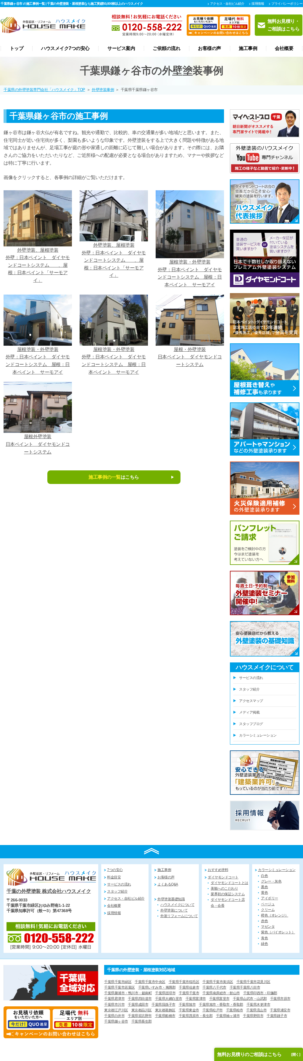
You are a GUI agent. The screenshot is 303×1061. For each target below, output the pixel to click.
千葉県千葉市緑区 (117, 982)
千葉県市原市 (280, 999)
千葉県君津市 (114, 999)
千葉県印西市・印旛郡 (260, 993)
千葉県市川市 (114, 1004)
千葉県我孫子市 (163, 1004)
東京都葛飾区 (165, 1010)
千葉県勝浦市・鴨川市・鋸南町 (128, 993)
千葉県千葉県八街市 (245, 987)
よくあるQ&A (167, 884)
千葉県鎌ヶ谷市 (116, 1021)
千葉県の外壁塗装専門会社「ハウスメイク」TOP (44, 89)
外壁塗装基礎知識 (171, 899)
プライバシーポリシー (286, 3)
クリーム (268, 910)
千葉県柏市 (234, 1010)
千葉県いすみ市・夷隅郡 (157, 987)
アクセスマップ (251, 701)
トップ (17, 48)
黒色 (264, 887)
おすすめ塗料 (218, 870)
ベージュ (268, 904)
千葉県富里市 (219, 999)
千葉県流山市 (256, 1010)
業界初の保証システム (228, 894)
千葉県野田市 (253, 1016)
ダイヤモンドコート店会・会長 (228, 902)
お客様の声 (209, 48)
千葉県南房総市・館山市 (221, 993)
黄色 (264, 893)
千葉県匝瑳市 (165, 993)
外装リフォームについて (179, 916)
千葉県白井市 (114, 1016)
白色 (264, 876)
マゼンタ (268, 926)
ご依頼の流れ (166, 48)
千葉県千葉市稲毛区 (184, 982)
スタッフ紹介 (249, 689)
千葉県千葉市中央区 (150, 982)
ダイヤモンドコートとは (229, 883)
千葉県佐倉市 (189, 987)
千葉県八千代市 (214, 987)
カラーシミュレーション (258, 735)
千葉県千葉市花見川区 (253, 982)
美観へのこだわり (224, 888)
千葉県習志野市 (140, 1016)
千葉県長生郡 (141, 1021)
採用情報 (258, 3)
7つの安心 (115, 870)
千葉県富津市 (196, 999)
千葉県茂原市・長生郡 (196, 1016)
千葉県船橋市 (165, 1016)
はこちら (113, 477)
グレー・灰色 (271, 881)
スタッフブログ (251, 724)
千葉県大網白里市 (168, 999)
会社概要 (284, 48)
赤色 (264, 921)
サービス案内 (121, 48)
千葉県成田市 (138, 1004)
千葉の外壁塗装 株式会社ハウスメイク (49, 891)
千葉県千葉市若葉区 (119, 987)
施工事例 (248, 48)
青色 (264, 938)
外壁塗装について (174, 910)
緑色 (264, 944)
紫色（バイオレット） (278, 932)
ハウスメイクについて (177, 905)
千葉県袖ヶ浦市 (228, 1016)
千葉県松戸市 (212, 1010)
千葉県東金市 (189, 1010)
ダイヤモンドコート (223, 877)
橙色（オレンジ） (274, 915)
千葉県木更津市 (258, 1004)
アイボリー (269, 898)
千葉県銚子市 (277, 1016)
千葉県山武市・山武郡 (250, 999)
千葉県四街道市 (140, 999)
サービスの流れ (251, 678)
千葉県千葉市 (189, 993)
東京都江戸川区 (116, 1010)
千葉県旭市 (187, 1004)
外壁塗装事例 (103, 89)
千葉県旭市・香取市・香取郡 (221, 1004)
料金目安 (114, 877)
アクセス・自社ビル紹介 (227, 3)
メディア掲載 (249, 712)
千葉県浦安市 (280, 1010)
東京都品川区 (141, 1010)
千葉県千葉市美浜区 (217, 982)
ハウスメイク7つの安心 (65, 48)
